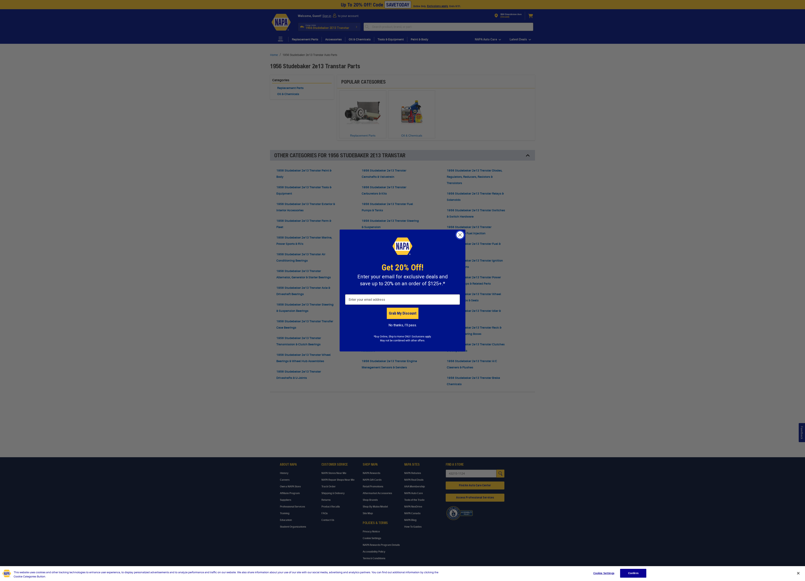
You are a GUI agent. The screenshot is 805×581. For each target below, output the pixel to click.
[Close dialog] (460, 235)
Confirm (633, 573)
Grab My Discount (402, 313)
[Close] (798, 573)
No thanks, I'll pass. (402, 325)
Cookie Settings (603, 573)
